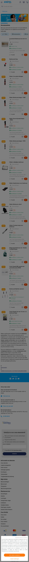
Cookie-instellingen (14, 558)
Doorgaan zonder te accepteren (21, 537)
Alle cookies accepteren (14, 555)
